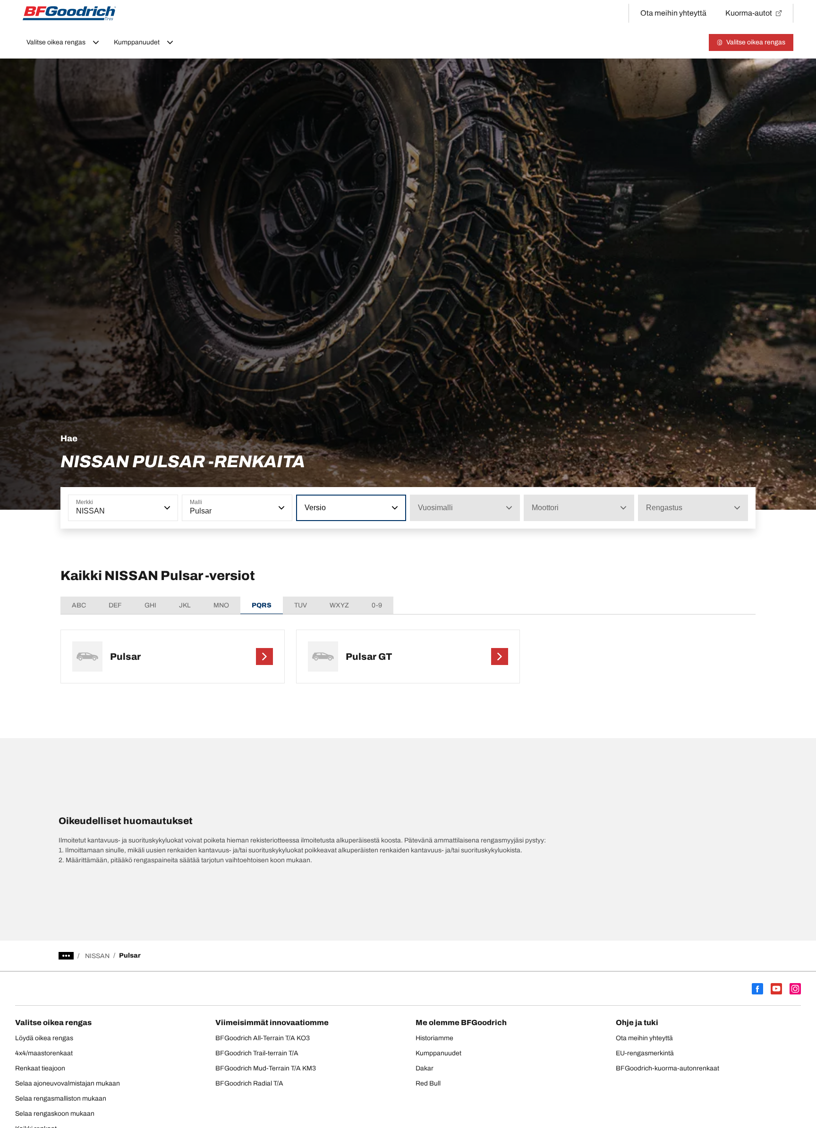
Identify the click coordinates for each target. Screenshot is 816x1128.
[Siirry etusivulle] (69, 13)
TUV (300, 605)
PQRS (262, 605)
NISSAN (97, 956)
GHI (150, 605)
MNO (221, 605)
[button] (166, 508)
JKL (185, 605)
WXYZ (339, 605)
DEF (115, 605)
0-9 (377, 605)
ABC (79, 605)
